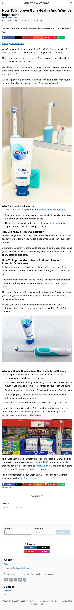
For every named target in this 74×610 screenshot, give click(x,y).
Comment (7, 504)
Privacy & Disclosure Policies (16, 568)
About (6, 564)
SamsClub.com (42, 465)
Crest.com (29, 478)
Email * (39, 528)
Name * (8, 528)
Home (5, 43)
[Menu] (3, 3)
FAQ (5, 594)
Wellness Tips (17, 43)
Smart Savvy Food (10, 17)
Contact (7, 591)
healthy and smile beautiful (52, 209)
